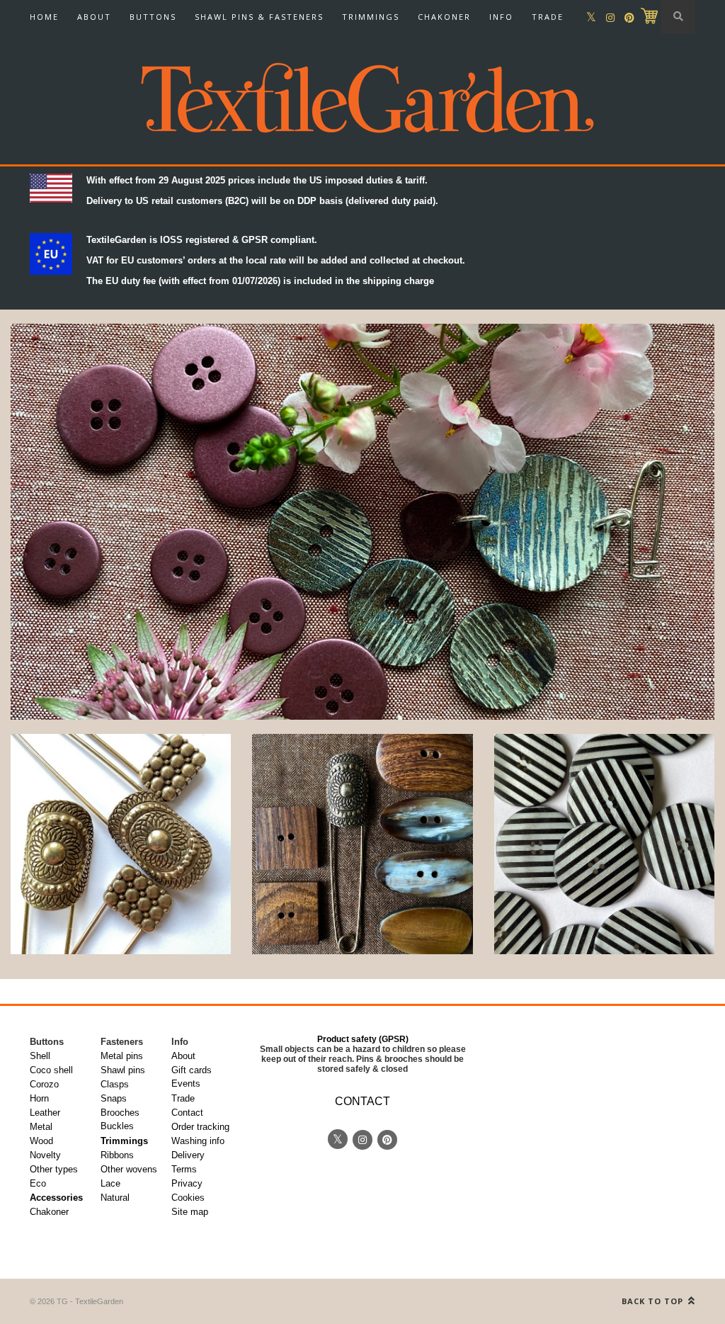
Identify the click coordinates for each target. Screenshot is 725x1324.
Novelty (45, 1155)
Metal (41, 1126)
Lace (110, 1183)
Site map (189, 1211)
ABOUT (94, 16)
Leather (45, 1112)
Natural (115, 1197)
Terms (184, 1169)
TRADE (548, 16)
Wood (41, 1141)
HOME (44, 16)
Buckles (117, 1126)
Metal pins (122, 1056)
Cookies (188, 1197)
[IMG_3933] (121, 844)
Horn (39, 1098)
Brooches (120, 1112)
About (183, 1056)
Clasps (115, 1084)
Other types (54, 1169)
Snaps (114, 1098)
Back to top (654, 1301)
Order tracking (200, 1126)
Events (185, 1083)
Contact (187, 1112)
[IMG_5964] (604, 844)
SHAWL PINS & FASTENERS (259, 16)
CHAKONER (444, 16)
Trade (183, 1098)
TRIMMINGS (370, 16)
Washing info (197, 1141)
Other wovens (129, 1169)
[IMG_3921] (362, 844)
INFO (501, 16)
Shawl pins (123, 1070)
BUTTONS (153, 16)
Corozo (44, 1084)
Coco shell (51, 1070)
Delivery (188, 1155)
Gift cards (191, 1070)
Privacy (186, 1183)
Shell (40, 1056)
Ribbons (117, 1155)
